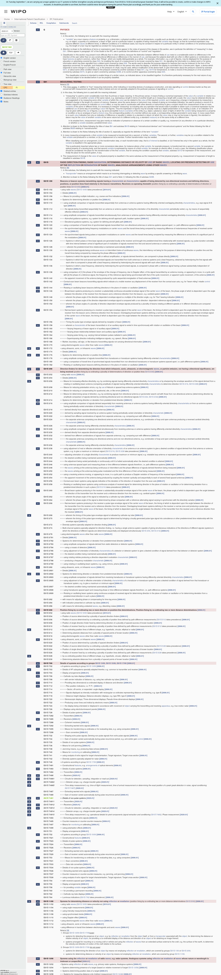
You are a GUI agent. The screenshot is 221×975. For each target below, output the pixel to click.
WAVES (166, 162)
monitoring (75, 752)
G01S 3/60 (48, 490)
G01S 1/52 (48, 303)
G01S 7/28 (48, 712)
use (168, 54)
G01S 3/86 (48, 606)
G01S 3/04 (48, 377)
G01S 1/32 (48, 256)
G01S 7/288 (48, 722)
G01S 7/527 (48, 851)
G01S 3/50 (48, 471)
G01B (82, 158)
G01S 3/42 (48, 458)
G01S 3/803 (48, 577)
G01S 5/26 (48, 652)
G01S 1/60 (48, 328)
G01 (64, 51)
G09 (98, 61)
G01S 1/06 (48, 196)
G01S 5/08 (48, 623)
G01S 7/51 (48, 831)
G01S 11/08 (48, 914)
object (127, 706)
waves (73, 189)
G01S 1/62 (48, 331)
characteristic (118, 181)
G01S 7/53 (48, 857)
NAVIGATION (100, 162)
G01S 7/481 (48, 765)
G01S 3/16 (183, 384)
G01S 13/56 (133, 967)
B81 (111, 126)
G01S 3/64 (48, 500)
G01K (151, 69)
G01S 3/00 (48, 368)
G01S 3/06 (48, 381)
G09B (151, 177)
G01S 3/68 (48, 515)
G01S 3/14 (48, 400)
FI (17, 87)
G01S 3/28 (193, 384)
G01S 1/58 (48, 325)
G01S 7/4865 (49, 785)
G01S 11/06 (48, 910)
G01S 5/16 (48, 636)
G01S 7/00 (48, 663)
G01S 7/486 (48, 775)
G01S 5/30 (48, 659)
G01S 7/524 (48, 844)
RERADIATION (90, 165)
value (191, 95)
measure (153, 117)
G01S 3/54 (48, 477)
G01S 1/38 (48, 272)
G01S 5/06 (48, 619)
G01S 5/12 (161, 619)
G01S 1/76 (48, 355)
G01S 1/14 (48, 215)
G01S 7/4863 (49, 782)
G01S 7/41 (48, 755)
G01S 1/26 (48, 240)
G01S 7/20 (48, 699)
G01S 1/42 (48, 281)
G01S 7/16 (48, 692)
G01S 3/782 (48, 540)
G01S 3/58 (48, 484)
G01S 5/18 (48, 639)
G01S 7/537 (48, 874)
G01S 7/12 (48, 686)
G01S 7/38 (48, 749)
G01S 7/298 (48, 732)
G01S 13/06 (48, 971)
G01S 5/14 (48, 632)
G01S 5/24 (48, 649)
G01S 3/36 (48, 445)
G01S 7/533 (48, 864)
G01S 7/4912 (49, 804)
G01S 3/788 (48, 560)
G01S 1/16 (48, 218)
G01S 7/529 (48, 854)
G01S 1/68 (48, 341)
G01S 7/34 (48, 739)
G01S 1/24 (48, 234)
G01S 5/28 (161, 646)
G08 (125, 63)
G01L (65, 69)
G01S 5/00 (75, 186)
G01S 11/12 (48, 920)
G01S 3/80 (48, 567)
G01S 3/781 (48, 537)
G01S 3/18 (48, 409)
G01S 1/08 (48, 199)
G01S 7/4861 (49, 778)
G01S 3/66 (48, 503)
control (185, 87)
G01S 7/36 (48, 745)
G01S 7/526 (48, 847)
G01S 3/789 (48, 564)
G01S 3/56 (48, 481)
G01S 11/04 (48, 907)
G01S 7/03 (48, 669)
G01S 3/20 (48, 413)
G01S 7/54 (48, 880)
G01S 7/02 (48, 666)
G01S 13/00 (100, 663)
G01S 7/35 (48, 742)
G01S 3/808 (48, 590)
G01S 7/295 (48, 729)
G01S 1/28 (48, 247)
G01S (46, 162)
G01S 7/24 (48, 706)
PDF (11, 52)
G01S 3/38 (48, 448)
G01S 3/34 (153, 396)
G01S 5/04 (48, 616)
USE (150, 162)
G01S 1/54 (48, 310)
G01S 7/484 (48, 772)
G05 (163, 71)
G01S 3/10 (48, 390)
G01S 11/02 (48, 904)
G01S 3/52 (48, 474)
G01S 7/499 (48, 827)
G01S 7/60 (48, 890)
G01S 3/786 (48, 554)
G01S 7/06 (48, 676)
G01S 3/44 (48, 461)
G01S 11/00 (48, 901)
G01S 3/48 (48, 467)
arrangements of (92, 765)
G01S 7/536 (48, 871)
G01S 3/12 (48, 394)
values (82, 43)
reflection (113, 901)
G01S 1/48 (48, 297)
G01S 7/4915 (49, 814)
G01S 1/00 (48, 181)
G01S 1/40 (48, 278)
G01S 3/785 (48, 550)
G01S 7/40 (48, 752)
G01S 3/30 (48, 432)
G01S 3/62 (48, 496)
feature (93, 39)
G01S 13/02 (48, 964)
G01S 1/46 (48, 291)
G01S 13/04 (48, 967)
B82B (72, 128)
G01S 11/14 (48, 924)
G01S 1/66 (48, 338)
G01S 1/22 (48, 228)
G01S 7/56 (48, 884)
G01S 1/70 (48, 345)
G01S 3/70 (48, 518)
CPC (5, 87)
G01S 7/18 (48, 696)
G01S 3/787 (48, 557)
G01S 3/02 (48, 374)
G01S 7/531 (48, 861)
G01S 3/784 (48, 547)
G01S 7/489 (48, 794)
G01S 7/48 (48, 762)
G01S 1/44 (48, 287)
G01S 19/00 (82, 189)
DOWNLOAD (12, 27)
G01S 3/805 (48, 580)
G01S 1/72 (48, 348)
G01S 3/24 (143, 396)
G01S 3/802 (48, 573)
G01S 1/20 (48, 225)
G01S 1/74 (48, 351)
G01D (179, 150)
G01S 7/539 (48, 877)
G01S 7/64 (48, 897)
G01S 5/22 (48, 646)
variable (69, 39)
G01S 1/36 (48, 265)
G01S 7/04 (48, 672)
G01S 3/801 (48, 570)
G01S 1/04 (48, 193)
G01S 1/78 (48, 358)
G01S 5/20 (48, 642)
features (70, 59)
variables (69, 106)
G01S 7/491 (7, 47)
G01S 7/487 (70, 788)
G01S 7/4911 (49, 801)
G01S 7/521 (48, 837)
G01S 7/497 (48, 824)
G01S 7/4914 (49, 811)
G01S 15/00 (111, 663)
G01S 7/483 (48, 768)
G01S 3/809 (48, 593)
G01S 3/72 (48, 524)
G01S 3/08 (48, 387)
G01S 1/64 (48, 335)
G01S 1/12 (48, 209)
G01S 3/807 (48, 586)
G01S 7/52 (48, 834)
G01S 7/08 (48, 679)
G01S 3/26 (48, 425)
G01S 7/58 (48, 887)
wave (143, 173)
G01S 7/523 (48, 841)
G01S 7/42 (48, 758)
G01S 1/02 (48, 189)
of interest (153, 140)
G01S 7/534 (48, 867)
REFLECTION (74, 165)
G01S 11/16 (48, 927)
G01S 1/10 (48, 203)
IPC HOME (4, 27)
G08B (118, 71)
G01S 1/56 (48, 322)
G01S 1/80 (48, 361)
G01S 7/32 (48, 735)
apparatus (166, 706)
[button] (38, 29)
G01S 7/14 (48, 689)
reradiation (124, 901)
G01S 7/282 (48, 715)
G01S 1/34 (48, 259)
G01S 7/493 (156, 814)
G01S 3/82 (48, 599)
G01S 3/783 (48, 544)
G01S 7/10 (48, 682)
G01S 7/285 (48, 719)
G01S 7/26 (48, 709)
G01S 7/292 (48, 725)
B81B (127, 126)
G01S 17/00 (121, 663)
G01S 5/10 (48, 626)
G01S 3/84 (48, 602)
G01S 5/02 (48, 613)
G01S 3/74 (48, 528)
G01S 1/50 (48, 300)
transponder (71, 173)
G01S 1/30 (48, 250)
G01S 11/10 (48, 917)
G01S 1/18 (48, 221)
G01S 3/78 (48, 534)
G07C (82, 71)
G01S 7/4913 (49, 808)
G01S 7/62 (48, 894)
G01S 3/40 (48, 454)
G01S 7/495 (48, 821)
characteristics (132, 181)
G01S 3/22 (48, 416)
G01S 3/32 (48, 435)
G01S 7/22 (48, 702)
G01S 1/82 (48, 364)
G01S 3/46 (48, 464)
